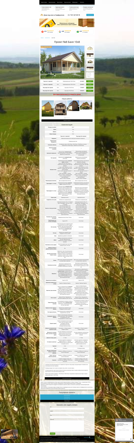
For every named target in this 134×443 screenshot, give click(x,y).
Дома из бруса (44, 2)
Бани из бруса (59, 2)
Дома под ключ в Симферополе (53, 15)
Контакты (82, 2)
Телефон (51, 411)
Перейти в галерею (67, 120)
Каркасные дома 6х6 (67, 395)
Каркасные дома (52, 2)
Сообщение (52, 419)
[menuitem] (44, 2)
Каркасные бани (67, 2)
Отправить (52, 433)
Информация (74, 2)
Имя (50, 406)
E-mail (51, 415)
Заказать (89, 81)
